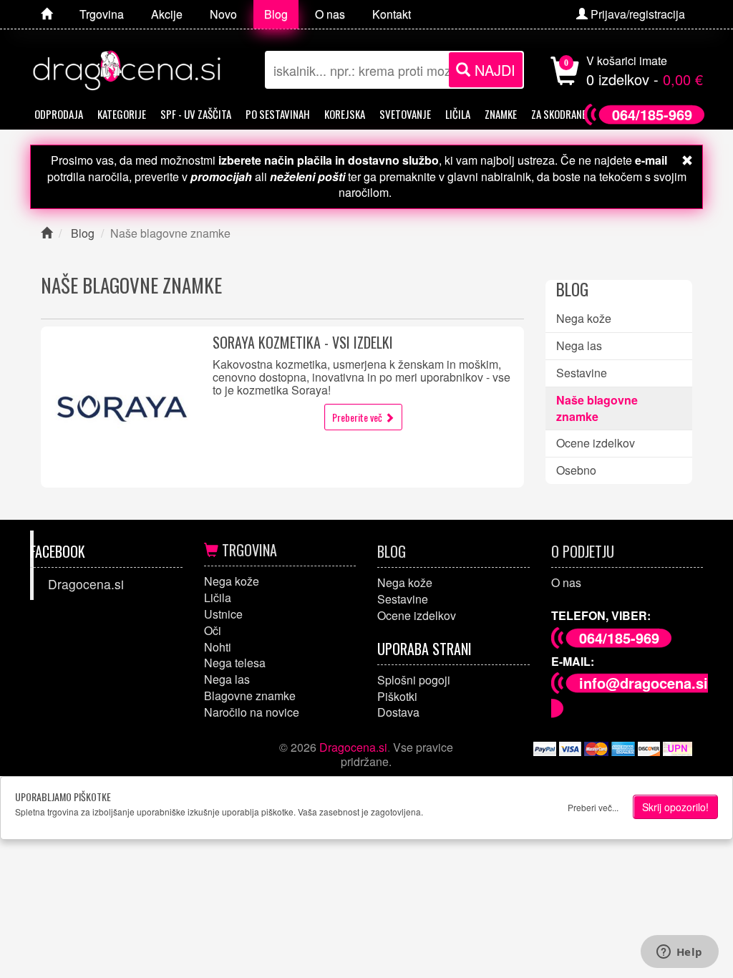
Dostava (398, 712)
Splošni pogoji (413, 680)
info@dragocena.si (643, 682)
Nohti (217, 647)
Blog (391, 551)
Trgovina (247, 550)
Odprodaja (58, 114)
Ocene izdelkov (595, 443)
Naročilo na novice (251, 712)
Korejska (344, 114)
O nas (566, 582)
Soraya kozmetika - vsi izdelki (303, 342)
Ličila (457, 114)
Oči (212, 630)
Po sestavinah (278, 114)
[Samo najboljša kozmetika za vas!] (46, 14)
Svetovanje (405, 114)
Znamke (501, 114)
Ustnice (223, 614)
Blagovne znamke (250, 695)
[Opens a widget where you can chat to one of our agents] (679, 953)
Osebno (576, 470)
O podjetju (582, 551)
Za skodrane (558, 114)
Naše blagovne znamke (597, 408)
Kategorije (121, 114)
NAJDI (492, 69)
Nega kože (583, 318)
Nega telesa (235, 662)
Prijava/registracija (636, 14)
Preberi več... (593, 807)
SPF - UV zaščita (195, 114)
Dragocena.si (86, 584)
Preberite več (358, 417)
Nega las (579, 345)
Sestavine (581, 372)
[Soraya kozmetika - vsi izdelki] (121, 407)
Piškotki (397, 696)
